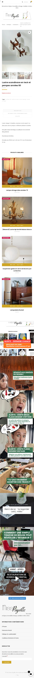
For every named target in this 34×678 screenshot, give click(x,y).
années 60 (8, 99)
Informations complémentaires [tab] (17, 113)
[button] (29, 32)
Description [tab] (17, 110)
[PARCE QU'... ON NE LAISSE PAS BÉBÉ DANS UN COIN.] (17, 441)
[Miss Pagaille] (17, 15)
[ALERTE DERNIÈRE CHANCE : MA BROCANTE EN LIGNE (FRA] (17, 339)
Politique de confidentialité (9, 634)
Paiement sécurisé (7, 630)
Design (4, 87)
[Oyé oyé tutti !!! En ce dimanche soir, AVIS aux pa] (17, 373)
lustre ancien (15, 99)
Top (17, 675)
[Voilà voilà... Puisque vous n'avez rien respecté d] (17, 510)
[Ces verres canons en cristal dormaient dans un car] (17, 578)
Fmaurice (26, 672)
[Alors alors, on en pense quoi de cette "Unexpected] (17, 544)
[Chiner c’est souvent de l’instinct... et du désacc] (17, 476)
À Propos (4, 626)
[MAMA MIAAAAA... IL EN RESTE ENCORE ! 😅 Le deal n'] (17, 407)
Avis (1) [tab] (17, 116)
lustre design (22, 99)
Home (3, 24)
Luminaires (15, 24)
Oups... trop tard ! (17, 186)
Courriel (5, 656)
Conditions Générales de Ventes (10, 638)
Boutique (9, 24)
